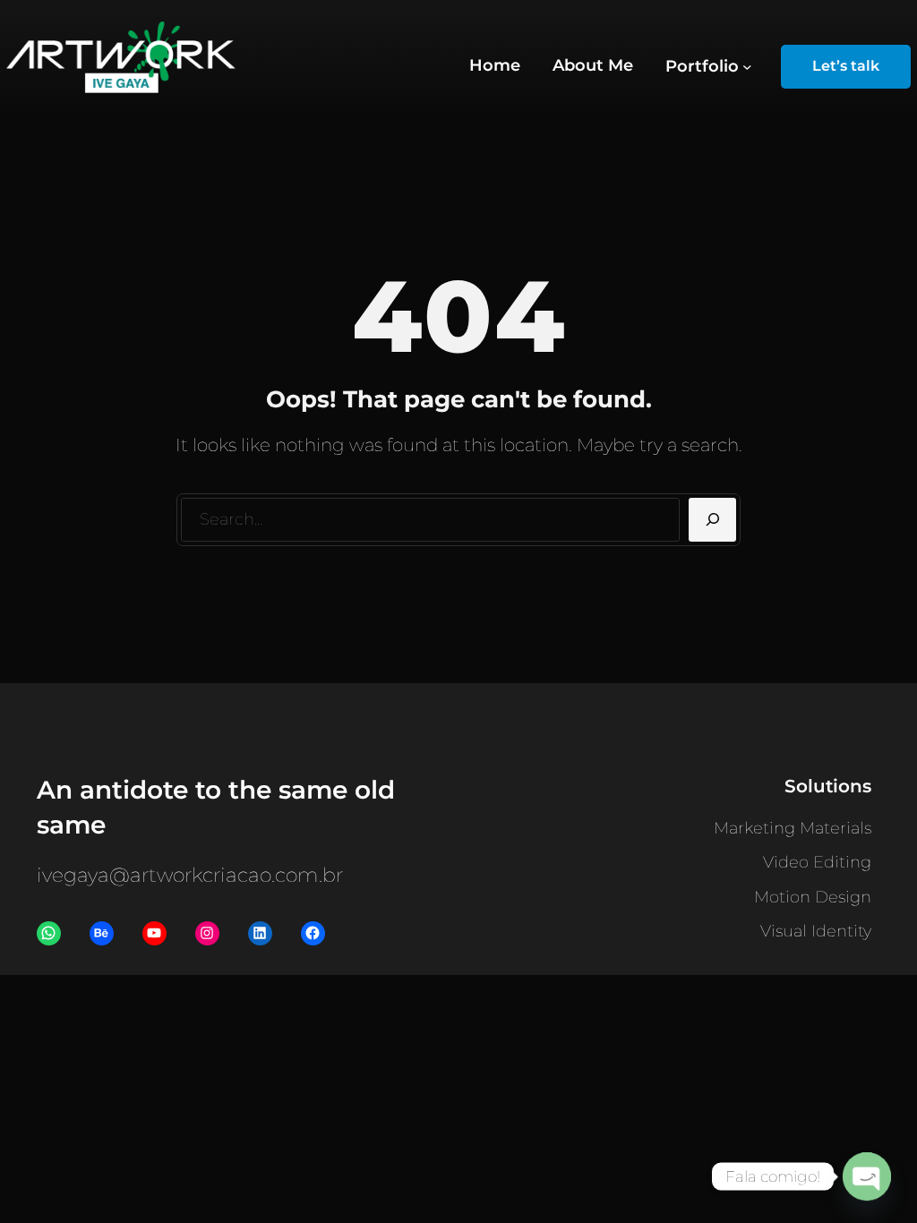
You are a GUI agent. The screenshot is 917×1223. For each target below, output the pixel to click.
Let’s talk (845, 65)
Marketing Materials (792, 828)
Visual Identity (815, 931)
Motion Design (812, 897)
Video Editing (817, 862)
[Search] (712, 520)
